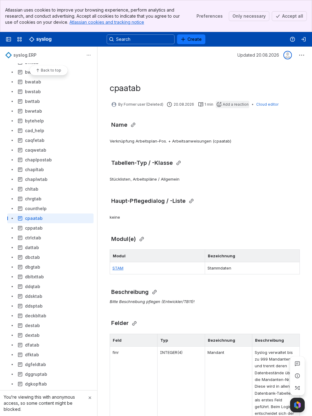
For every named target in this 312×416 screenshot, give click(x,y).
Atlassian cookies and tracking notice (106, 22)
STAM (117, 268)
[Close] (90, 397)
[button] (198, 256)
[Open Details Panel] (297, 376)
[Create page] (297, 388)
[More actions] (88, 55)
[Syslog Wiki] (40, 39)
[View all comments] (297, 363)
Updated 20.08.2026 (258, 55)
